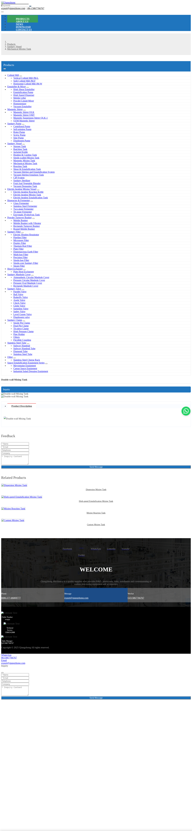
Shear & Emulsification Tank (27, 169)
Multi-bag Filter (20, 254)
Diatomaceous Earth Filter (25, 251)
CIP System (18, 177)
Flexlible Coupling (22, 340)
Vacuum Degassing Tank (25, 186)
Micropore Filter (21, 240)
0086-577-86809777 (11, 598)
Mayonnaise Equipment (24, 365)
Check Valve (19, 303)
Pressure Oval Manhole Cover (27, 283)
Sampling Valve (20, 308)
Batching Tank (20, 149)
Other (10, 357)
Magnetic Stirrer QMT (24, 115)
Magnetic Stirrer (15, 109)
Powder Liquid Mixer (23, 101)
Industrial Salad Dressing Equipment (30, 371)
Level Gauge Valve (22, 314)
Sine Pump (18, 138)
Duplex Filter (19, 243)
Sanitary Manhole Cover (19, 274)
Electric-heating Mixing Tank (27, 194)
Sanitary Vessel (14, 143)
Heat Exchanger (15, 269)
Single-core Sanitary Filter (25, 263)
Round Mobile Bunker (24, 229)
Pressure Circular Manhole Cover (29, 280)
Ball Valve (18, 294)
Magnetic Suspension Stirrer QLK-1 (30, 118)
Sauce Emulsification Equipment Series (26, 362)
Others (16, 337)
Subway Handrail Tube (24, 348)
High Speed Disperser (23, 95)
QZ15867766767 (136, 598)
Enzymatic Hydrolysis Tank (26, 214)
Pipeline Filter (20, 237)
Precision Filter (20, 257)
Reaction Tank (20, 166)
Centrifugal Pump (21, 126)
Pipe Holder (19, 334)
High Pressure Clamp (23, 331)
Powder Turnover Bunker (19, 217)
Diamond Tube (20, 351)
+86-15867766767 (35, 8)
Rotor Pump (19, 132)
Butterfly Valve (20, 297)
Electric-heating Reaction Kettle (28, 192)
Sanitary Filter (14, 231)
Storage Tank (19, 146)
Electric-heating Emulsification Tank (30, 197)
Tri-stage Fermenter (22, 212)
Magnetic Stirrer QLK (23, 112)
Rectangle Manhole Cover (25, 286)
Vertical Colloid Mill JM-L (26, 78)
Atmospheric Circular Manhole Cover (31, 277)
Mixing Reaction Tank (96, 513)
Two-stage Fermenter (23, 209)
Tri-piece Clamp (21, 328)
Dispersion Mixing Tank (96, 489)
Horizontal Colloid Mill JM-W (27, 83)
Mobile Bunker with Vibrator (27, 223)
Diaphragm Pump (21, 140)
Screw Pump (19, 135)
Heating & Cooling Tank (25, 155)
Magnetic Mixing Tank (24, 160)
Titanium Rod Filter (22, 246)
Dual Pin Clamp (21, 325)
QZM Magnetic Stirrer (24, 120)
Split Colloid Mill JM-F (24, 81)
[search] (30, 6)
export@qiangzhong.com (13, 8)
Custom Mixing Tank (96, 524)
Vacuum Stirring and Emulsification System (34, 172)
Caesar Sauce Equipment (25, 368)
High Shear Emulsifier (23, 89)
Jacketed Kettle (20, 152)
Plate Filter (18, 249)
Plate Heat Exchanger (23, 271)
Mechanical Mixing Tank (25, 163)
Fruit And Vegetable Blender (26, 183)
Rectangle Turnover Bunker (26, 226)
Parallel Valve (19, 291)
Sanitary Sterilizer (21, 180)
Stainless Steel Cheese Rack (26, 360)
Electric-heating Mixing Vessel (21, 189)
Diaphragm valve (21, 317)
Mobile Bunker (20, 220)
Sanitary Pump (14, 123)
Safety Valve (19, 311)
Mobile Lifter (19, 98)
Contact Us (24, 29)
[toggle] (2, 11)
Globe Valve (19, 306)
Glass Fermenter (21, 203)
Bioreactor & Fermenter (18, 200)
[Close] (2, 672)
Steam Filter (19, 266)
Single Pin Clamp (21, 323)
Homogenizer (19, 103)
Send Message (96, 467)
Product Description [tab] (21, 406)
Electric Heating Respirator (26, 234)
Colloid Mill (13, 75)
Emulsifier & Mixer (16, 86)
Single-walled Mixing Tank (26, 157)
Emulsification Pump (23, 92)
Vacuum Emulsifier (22, 106)
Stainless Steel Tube (16, 343)
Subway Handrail (21, 345)
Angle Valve (19, 300)
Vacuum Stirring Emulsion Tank (28, 175)
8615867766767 (9, 657)
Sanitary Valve (14, 288)
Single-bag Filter (21, 260)
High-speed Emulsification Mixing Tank (96, 501)
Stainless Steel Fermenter (25, 206)
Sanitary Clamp (14, 320)
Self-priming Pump (22, 129)
